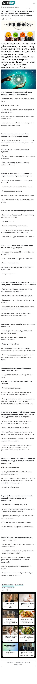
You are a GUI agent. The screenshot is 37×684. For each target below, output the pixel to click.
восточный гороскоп (7, 584)
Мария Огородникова (31, 8)
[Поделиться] (10, 18)
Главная (4, 7)
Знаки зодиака (13, 7)
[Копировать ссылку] (6, 18)
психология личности (8, 587)
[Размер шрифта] (2, 18)
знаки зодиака (19, 584)
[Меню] (34, 3)
